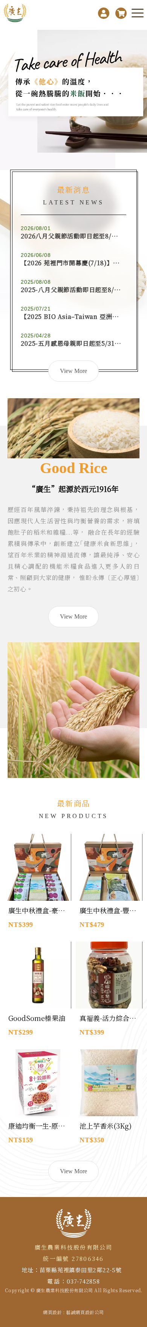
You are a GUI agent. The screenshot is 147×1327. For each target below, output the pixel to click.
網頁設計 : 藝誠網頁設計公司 (73, 1312)
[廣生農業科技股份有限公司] (16, 13)
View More (73, 616)
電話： (57, 1281)
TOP (138, 1147)
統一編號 (56, 1258)
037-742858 (83, 1281)
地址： (30, 1270)
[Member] (103, 13)
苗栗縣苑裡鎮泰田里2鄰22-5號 (81, 1270)
